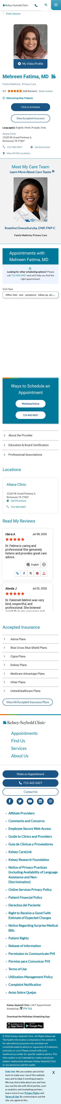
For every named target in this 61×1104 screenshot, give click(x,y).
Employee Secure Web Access (29, 828)
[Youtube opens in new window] (30, 800)
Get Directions (42, 147)
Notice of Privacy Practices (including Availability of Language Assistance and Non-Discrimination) (33, 874)
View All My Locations (18, 153)
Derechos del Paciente (24, 905)
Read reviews (46, 91)
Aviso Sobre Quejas (22, 992)
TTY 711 (27, 1008)
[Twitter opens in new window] (20, 800)
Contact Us (30, 792)
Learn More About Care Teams (30, 172)
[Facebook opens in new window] (10, 800)
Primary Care (29, 84)
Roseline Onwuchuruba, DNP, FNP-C (30, 228)
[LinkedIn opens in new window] (40, 800)
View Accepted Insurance (30, 118)
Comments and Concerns (26, 821)
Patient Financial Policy (25, 897)
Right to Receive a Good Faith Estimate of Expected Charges (29, 915)
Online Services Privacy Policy (30, 889)
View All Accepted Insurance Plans (27, 702)
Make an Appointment (30, 774)
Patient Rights (18, 938)
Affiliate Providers (21, 813)
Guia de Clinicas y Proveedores (30, 844)
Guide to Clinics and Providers (30, 836)
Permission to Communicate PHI (31, 954)
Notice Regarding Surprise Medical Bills (33, 927)
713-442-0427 (14, 147)
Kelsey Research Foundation (28, 860)
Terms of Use (17, 969)
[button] (30, 46)
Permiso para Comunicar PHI (29, 961)
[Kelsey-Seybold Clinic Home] (17, 5)
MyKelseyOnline (30, 403)
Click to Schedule (30, 106)
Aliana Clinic (9, 133)
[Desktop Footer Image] (25, 725)
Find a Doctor (13, 13)
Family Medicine (11, 84)
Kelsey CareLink (20, 852)
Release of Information (24, 946)
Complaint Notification (24, 984)
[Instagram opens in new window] (50, 800)
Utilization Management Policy (30, 977)
